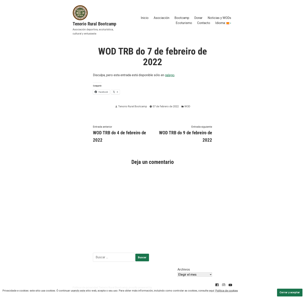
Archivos (183, 269)
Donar (198, 18)
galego (169, 75)
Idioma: (220, 23)
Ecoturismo (184, 23)
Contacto (203, 23)
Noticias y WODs (219, 18)
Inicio (145, 18)
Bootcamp (181, 18)
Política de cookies (226, 290)
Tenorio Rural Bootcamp (94, 24)
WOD (187, 106)
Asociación (161, 18)
